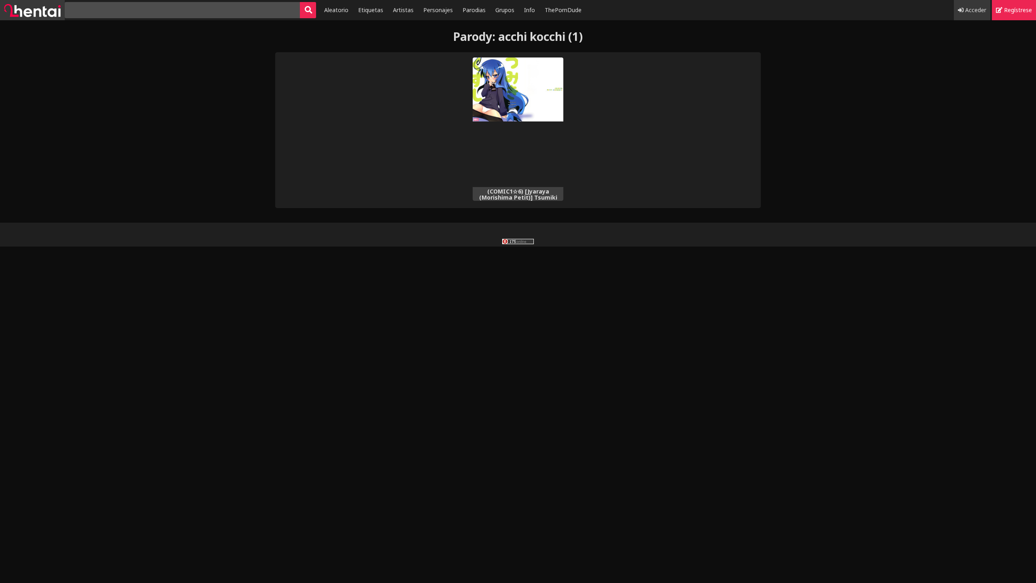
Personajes (438, 10)
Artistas (403, 10)
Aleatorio (336, 10)
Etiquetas (370, 10)
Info (529, 10)
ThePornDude (563, 10)
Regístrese (1017, 10)
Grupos (504, 10)
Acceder (975, 10)
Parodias (474, 10)
